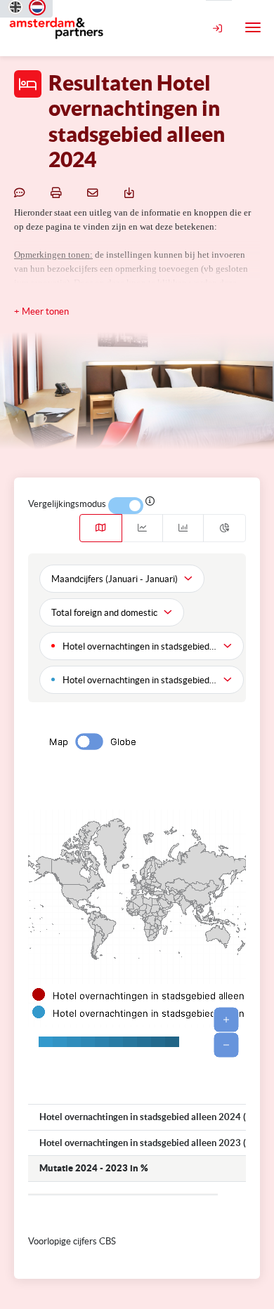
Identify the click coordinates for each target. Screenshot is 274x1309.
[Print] (58, 192)
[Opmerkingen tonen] (22, 192)
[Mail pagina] (95, 192)
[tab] (100, 528)
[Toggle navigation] (253, 27)
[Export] (131, 192)
